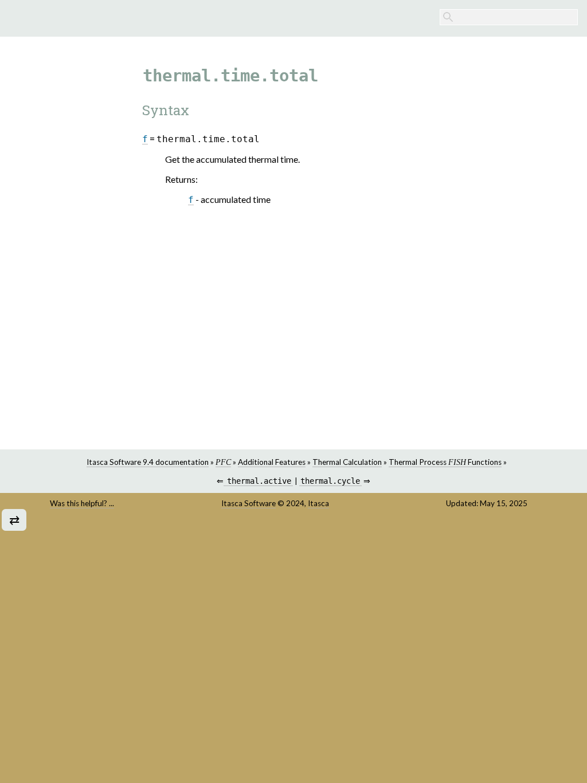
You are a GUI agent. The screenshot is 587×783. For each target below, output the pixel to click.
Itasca (318, 503)
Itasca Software (248, 503)
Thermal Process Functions (445, 462)
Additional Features (272, 462)
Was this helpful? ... (82, 503)
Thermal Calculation (347, 462)
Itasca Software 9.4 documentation (148, 462)
